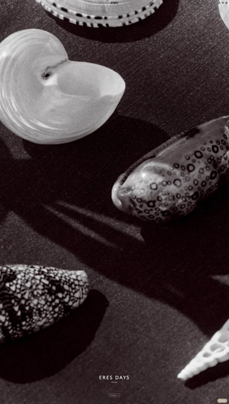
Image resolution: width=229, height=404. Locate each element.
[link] (219, 3)
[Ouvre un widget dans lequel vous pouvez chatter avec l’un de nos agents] (222, 401)
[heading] (114, 3)
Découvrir (113, 395)
